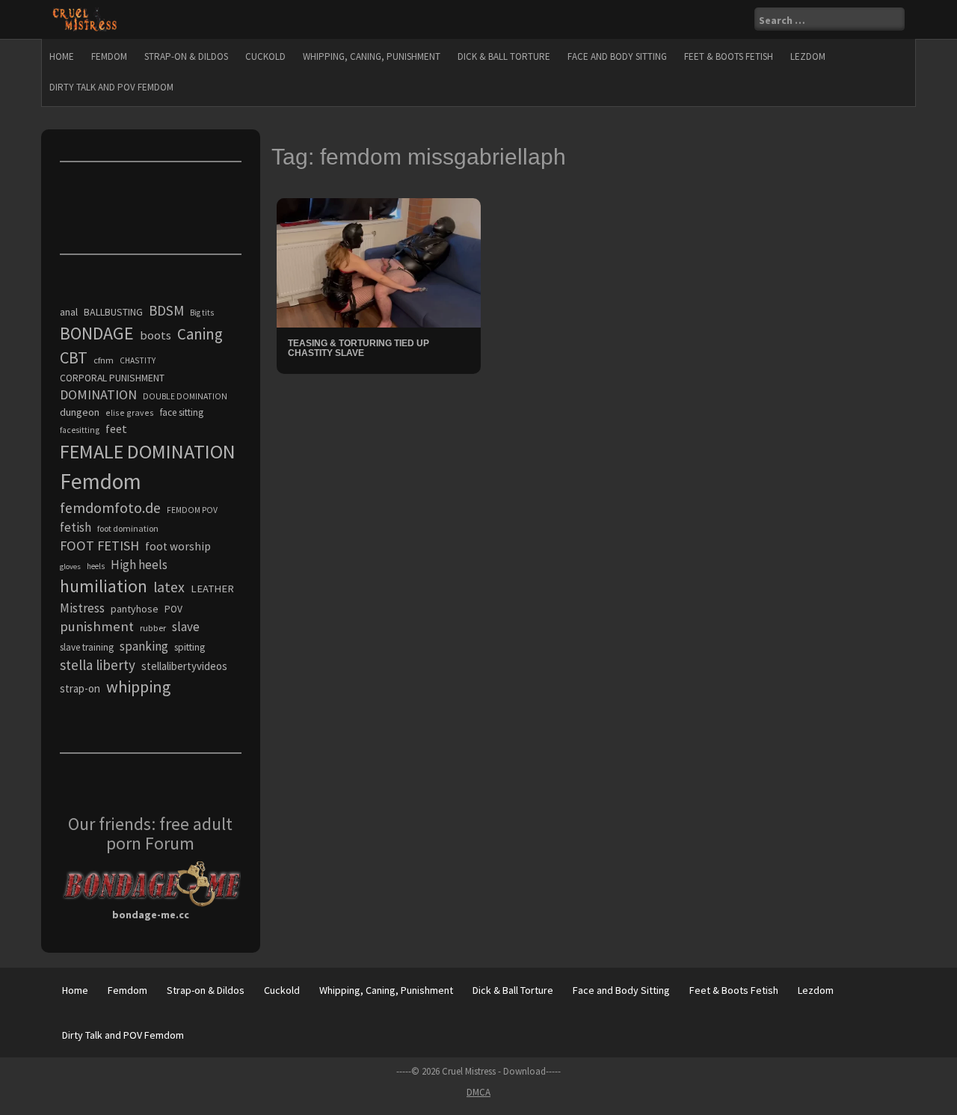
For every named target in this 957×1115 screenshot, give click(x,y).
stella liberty (97, 665)
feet (116, 428)
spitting (189, 647)
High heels (139, 564)
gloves (70, 566)
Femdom (109, 56)
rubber (153, 627)
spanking (144, 646)
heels (96, 566)
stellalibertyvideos (184, 666)
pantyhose (135, 608)
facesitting (79, 430)
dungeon (79, 412)
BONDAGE (97, 333)
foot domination (128, 528)
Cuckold (265, 56)
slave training (87, 647)
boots (155, 335)
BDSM (166, 310)
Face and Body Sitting (617, 56)
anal (69, 312)
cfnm (103, 360)
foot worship (178, 546)
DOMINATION (98, 394)
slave (186, 626)
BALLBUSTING (113, 312)
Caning (200, 334)
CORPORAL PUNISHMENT (112, 378)
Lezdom (807, 56)
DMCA (478, 1092)
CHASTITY (138, 360)
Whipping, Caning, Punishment (371, 56)
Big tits (202, 312)
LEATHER (212, 588)
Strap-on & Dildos (186, 56)
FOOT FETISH (99, 545)
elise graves (129, 412)
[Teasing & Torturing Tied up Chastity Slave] (379, 261)
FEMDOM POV (192, 510)
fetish (75, 527)
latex (169, 587)
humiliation (103, 586)
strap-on (80, 688)
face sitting (181, 412)
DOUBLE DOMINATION (185, 396)
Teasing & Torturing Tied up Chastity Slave (358, 348)
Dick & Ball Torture (504, 56)
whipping (138, 686)
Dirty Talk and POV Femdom (111, 87)
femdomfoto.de (110, 508)
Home (61, 56)
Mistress (82, 608)
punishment (97, 626)
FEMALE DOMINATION (148, 451)
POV (173, 609)
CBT (73, 357)
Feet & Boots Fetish (728, 56)
